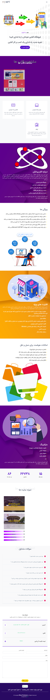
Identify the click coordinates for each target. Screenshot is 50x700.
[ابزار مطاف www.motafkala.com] (14, 537)
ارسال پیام (25, 681)
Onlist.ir (21, 641)
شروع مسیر (26, 47)
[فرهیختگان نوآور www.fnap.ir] (14, 531)
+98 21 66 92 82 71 (21, 633)
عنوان (46, 655)
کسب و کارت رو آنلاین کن (25, 235)
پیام (46, 660)
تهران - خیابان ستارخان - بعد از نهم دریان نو (21, 624)
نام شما (45, 650)
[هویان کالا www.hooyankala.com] (14, 540)
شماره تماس (21, 650)
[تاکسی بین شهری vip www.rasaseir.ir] (14, 534)
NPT (8, 2)
